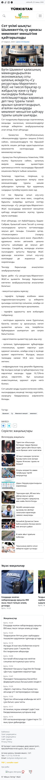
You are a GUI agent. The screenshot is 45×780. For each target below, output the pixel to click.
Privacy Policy (6, 742)
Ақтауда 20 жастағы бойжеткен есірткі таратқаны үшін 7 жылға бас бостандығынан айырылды (21, 648)
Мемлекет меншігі (21, 413)
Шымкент (5, 413)
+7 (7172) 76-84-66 (12, 755)
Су (12, 413)
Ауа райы (5, 767)
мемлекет (33, 413)
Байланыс (5, 732)
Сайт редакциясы (8, 737)
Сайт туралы (6, 739)
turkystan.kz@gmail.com (17, 758)
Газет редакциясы (8, 734)
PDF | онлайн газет (9, 762)
